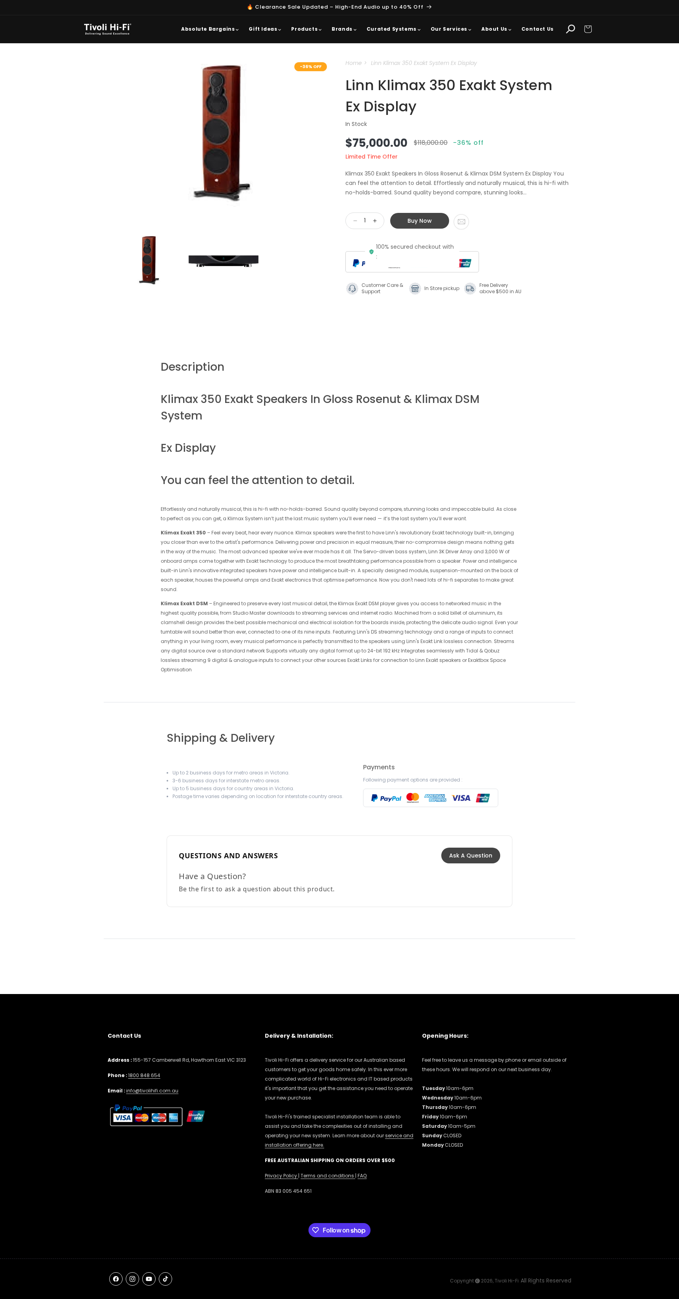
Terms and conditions (328, 1175)
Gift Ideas (263, 29)
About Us (494, 29)
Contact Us (537, 29)
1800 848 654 (144, 1075)
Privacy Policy (281, 1175)
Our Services (449, 29)
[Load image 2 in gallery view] (223, 261)
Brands (342, 29)
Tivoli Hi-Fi (507, 1280)
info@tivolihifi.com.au (152, 1090)
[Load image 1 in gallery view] (149, 261)
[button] (587, 29)
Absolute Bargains (208, 29)
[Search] (570, 29)
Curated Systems (392, 29)
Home (353, 63)
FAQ (362, 1175)
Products (304, 29)
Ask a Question (470, 855)
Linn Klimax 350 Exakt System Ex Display (424, 63)
